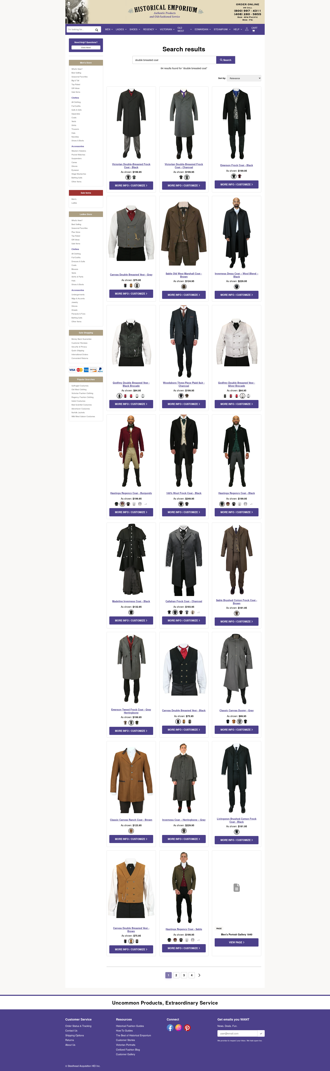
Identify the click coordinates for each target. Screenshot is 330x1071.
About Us (70, 1044)
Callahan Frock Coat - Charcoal (184, 601)
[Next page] (199, 975)
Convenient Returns (80, 358)
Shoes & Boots (78, 140)
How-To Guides (124, 1030)
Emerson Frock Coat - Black (236, 165)
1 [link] (168, 975)
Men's (74, 199)
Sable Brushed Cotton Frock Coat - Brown (236, 602)
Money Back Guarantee (81, 338)
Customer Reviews (79, 342)
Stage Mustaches (79, 173)
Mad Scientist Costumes (82, 404)
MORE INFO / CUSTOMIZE (130, 185)
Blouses (75, 269)
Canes (74, 162)
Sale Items (76, 91)
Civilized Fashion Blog (128, 1049)
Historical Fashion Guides (130, 1026)
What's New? (77, 68)
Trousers (75, 129)
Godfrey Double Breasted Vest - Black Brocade (131, 384)
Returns (69, 1040)
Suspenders (77, 158)
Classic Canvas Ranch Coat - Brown (131, 819)
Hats (73, 132)
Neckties (75, 136)
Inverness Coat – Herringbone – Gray (184, 819)
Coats (74, 117)
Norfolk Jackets (78, 412)
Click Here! (86, 47)
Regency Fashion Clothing (83, 397)
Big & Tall (75, 80)
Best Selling (76, 72)
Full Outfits (76, 106)
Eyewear (75, 170)
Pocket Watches (78, 154)
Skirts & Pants (77, 276)
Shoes (134, 29)
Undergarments (78, 294)
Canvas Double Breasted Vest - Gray (131, 274)
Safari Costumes (78, 400)
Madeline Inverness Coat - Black (131, 601)
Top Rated (76, 84)
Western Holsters (79, 150)
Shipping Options (74, 1035)
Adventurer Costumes (81, 408)
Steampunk (221, 29)
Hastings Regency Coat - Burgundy (131, 493)
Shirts (74, 125)
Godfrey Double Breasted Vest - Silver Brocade (236, 384)
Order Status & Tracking (78, 1026)
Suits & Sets (77, 109)
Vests (74, 121)
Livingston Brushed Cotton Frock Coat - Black (236, 820)
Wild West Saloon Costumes (83, 416)
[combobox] (173, 60)
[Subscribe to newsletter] (261, 1033)
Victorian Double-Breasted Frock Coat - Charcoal (184, 166)
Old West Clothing (79, 389)
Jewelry (75, 302)
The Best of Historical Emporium (133, 1035)
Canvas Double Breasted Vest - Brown (131, 929)
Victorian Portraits (125, 1044)
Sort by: (222, 78)
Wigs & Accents (78, 298)
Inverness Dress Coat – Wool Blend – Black (236, 275)
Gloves (75, 166)
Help (236, 29)
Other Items (76, 181)
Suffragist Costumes (80, 385)
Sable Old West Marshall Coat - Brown (184, 275)
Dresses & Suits (78, 261)
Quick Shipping (78, 350)
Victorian (166, 29)
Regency (148, 29)
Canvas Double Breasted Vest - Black (184, 710)
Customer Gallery (125, 1054)
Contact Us (71, 1030)
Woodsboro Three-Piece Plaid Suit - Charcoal (184, 384)
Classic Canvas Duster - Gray (236, 710)
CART (254, 27)
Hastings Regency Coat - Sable (184, 929)
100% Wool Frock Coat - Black (183, 493)
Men (107, 29)
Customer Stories (125, 1040)
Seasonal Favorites (80, 76)
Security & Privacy (79, 346)
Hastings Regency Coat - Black (236, 493)
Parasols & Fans (78, 313)
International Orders (80, 354)
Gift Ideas (76, 88)
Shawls (75, 309)
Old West (181, 29)
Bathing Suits (77, 177)
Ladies (120, 29)
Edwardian (201, 29)
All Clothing (76, 102)
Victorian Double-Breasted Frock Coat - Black (131, 166)
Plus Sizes (76, 232)
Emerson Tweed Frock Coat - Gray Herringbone (131, 711)
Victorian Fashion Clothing (82, 393)
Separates (76, 113)
